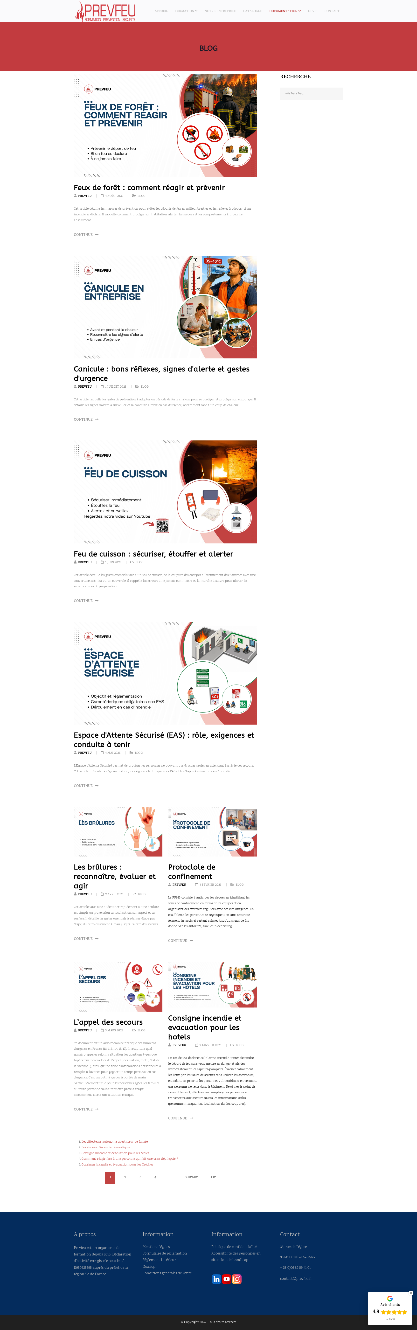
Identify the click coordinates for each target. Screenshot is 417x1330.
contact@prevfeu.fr (296, 1279)
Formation (184, 11)
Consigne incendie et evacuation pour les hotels (205, 1027)
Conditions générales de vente (167, 1273)
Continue (84, 235)
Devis (312, 11)
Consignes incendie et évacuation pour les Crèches (117, 1164)
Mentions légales (156, 1247)
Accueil (161, 11)
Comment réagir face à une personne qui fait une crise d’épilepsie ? (130, 1159)
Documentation (283, 11)
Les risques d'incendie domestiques (106, 1147)
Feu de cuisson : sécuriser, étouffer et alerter (153, 554)
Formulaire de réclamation (165, 1253)
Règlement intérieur (159, 1260)
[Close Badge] (411, 1293)
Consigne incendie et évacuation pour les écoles (115, 1153)
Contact (332, 11)
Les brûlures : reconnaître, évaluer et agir (115, 876)
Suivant (191, 1178)
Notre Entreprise (220, 11)
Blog (142, 196)
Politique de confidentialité (234, 1247)
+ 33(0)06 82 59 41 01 (295, 1268)
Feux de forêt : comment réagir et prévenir (149, 187)
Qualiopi (150, 1267)
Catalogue (252, 11)
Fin (213, 1178)
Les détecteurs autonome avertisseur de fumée (115, 1141)
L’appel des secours (108, 1022)
